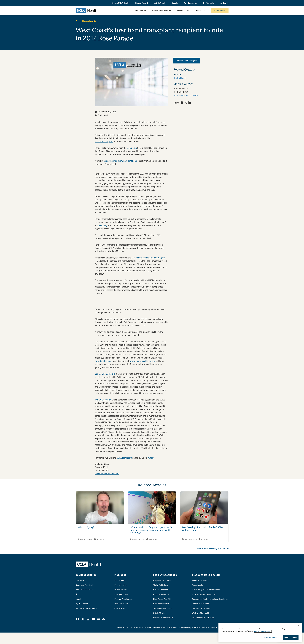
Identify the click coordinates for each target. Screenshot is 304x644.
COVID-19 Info (159, 613)
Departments (197, 585)
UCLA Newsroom (124, 457)
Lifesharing (102, 225)
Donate (175, 3)
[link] (182, 102)
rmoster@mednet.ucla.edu (107, 473)
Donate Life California (105, 373)
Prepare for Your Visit (162, 580)
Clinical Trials (119, 608)
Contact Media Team (200, 603)
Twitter (150, 457)
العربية (78, 599)
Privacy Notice (137, 627)
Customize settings (270, 637)
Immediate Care (120, 589)
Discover (198, 10)
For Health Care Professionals (204, 594)
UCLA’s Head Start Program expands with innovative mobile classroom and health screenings (151, 530)
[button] (120, 3)
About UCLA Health (200, 580)
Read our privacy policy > (262, 631)
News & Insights (89, 21)
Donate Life (132, 147)
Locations (181, 10)
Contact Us (192, 3)
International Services (84, 589)
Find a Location (120, 585)
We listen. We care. (201, 627)
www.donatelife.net (103, 360)
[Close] (298, 625)
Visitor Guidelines (160, 585)
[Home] (77, 20)
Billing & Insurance (161, 594)
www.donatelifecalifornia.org (142, 360)
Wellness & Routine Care (163, 617)
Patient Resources (160, 10)
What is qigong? (86, 527)
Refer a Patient (141, 3)
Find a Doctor (219, 10)
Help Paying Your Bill (162, 599)
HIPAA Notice (122, 627)
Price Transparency (161, 603)
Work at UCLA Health (200, 613)
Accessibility (186, 627)
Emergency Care (121, 594)
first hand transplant (104, 141)
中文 (77, 594)
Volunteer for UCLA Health (203, 617)
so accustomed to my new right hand (120, 160)
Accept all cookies (290, 637)
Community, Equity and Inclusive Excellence (210, 599)
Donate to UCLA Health (201, 608)
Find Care (139, 10)
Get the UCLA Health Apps (86, 608)
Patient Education (160, 589)
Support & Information (162, 608)
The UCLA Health (103, 399)
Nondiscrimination (152, 627)
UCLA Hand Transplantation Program (148, 257)
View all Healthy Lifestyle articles (211, 548)
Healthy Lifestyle (180, 78)
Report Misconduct (170, 627)
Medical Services (121, 603)
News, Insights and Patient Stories (206, 589)
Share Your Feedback (84, 585)
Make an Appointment (123, 599)
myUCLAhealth (160, 3)
